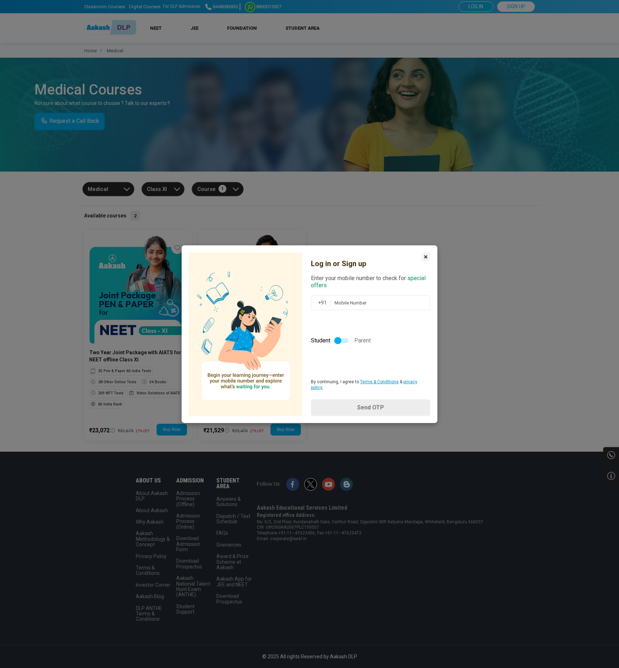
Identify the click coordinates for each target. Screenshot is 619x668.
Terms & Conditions (379, 381)
